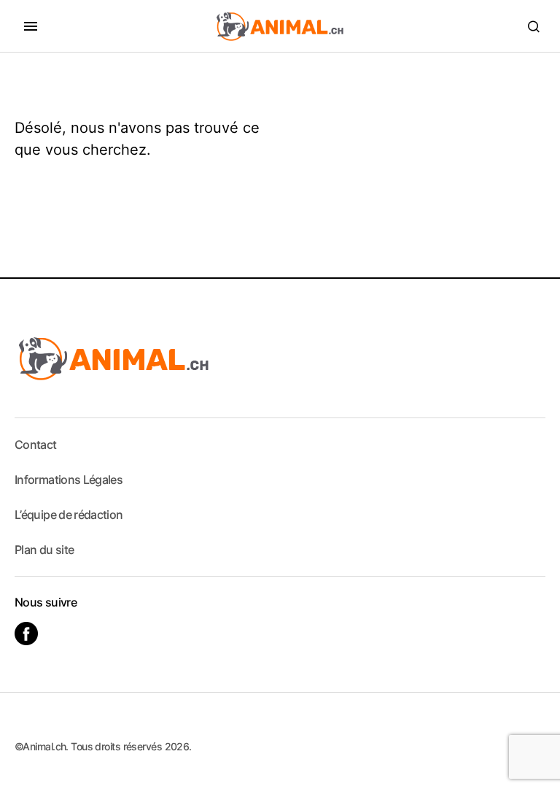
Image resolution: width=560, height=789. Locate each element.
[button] (30, 26)
